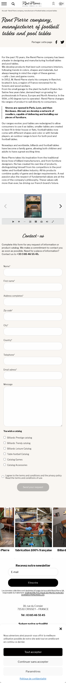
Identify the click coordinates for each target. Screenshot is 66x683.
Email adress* (10, 369)
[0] (60, 4)
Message (8, 384)
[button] (60, 629)
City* (6, 325)
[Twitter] (62, 42)
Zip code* (8, 310)
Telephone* (9, 355)
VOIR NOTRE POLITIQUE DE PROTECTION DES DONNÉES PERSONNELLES (42, 594)
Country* (8, 340)
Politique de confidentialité (33, 678)
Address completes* (13, 296)
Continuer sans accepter (33, 661)
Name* (7, 266)
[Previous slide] (6, 529)
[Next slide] (59, 529)
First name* (9, 281)
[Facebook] (56, 42)
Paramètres (33, 671)
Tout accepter (33, 652)
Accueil (4, 11)
